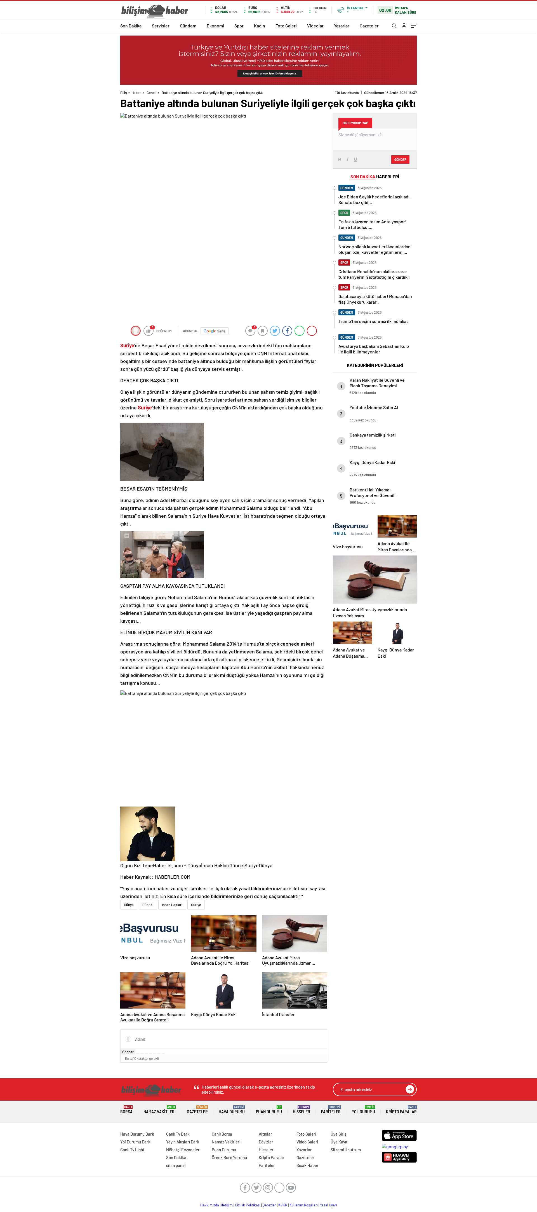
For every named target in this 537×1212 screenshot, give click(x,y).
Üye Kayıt (339, 1141)
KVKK (282, 1205)
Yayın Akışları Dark (182, 1141)
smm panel (176, 1165)
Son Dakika (131, 25)
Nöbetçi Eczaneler (183, 1149)
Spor (239, 25)
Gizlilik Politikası (247, 1205)
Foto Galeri (286, 25)
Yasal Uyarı (328, 1205)
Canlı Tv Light (132, 1149)
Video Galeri (307, 1141)
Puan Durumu (269, 1109)
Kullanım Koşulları (303, 1205)
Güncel (147, 904)
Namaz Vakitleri (159, 1109)
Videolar (315, 25)
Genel (151, 92)
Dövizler (266, 1141)
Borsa (126, 1109)
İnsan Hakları (172, 904)
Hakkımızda (209, 1205)
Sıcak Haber (307, 1165)
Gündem (188, 25)
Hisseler (301, 1109)
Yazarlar (341, 25)
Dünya (129, 904)
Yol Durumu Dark (135, 1141)
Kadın (259, 25)
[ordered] (150, 1053)
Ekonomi (215, 25)
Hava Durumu (232, 1109)
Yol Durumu (363, 1109)
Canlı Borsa (222, 1133)
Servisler (160, 25)
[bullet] (154, 1053)
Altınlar (265, 1133)
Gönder (128, 1052)
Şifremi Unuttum (346, 1149)
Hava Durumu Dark (137, 1133)
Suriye (196, 904)
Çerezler (269, 1205)
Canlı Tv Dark (178, 1133)
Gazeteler (369, 25)
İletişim (227, 1205)
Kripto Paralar (401, 1109)
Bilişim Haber (130, 92)
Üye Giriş (338, 1133)
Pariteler (331, 1109)
